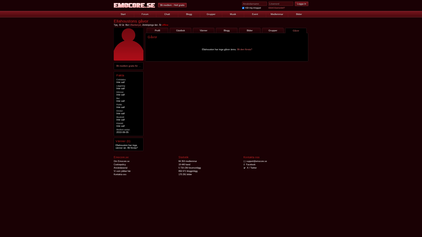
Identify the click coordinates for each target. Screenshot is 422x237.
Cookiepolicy (120, 164)
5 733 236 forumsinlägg (190, 168)
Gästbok (180, 30)
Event (255, 14)
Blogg (189, 14)
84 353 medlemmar (188, 161)
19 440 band (184, 164)
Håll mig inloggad (253, 8)
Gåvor (296, 30)
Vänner (203, 30)
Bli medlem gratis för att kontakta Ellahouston (128, 66)
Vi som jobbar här (122, 171)
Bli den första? (244, 49)
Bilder (299, 14)
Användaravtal (120, 168)
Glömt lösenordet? (276, 8)
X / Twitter (251, 168)
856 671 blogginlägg (188, 171)
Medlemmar (277, 14)
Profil (157, 30)
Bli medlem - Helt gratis (172, 5)
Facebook (250, 164)
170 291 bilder (185, 174)
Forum (145, 14)
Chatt (167, 14)
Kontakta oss (120, 174)
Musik (233, 14)
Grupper (211, 14)
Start (123, 14)
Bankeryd (136, 25)
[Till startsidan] (134, 5)
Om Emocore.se (121, 161)
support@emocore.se (256, 161)
